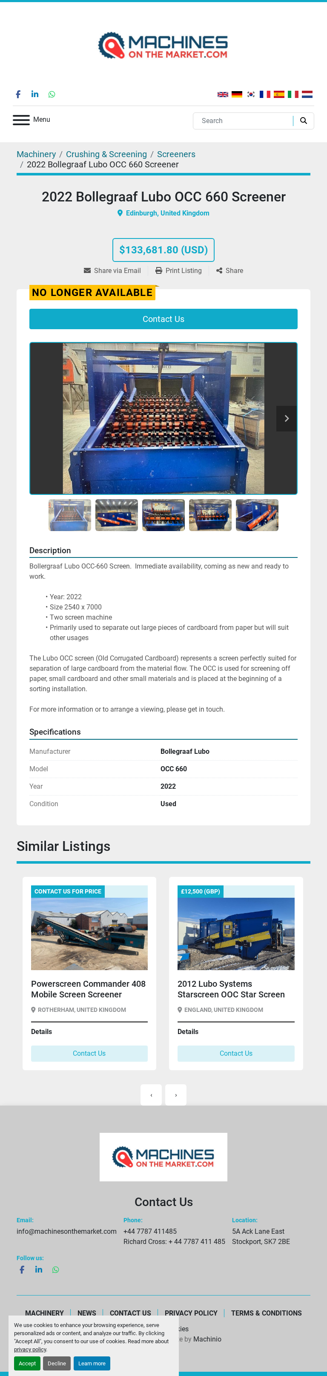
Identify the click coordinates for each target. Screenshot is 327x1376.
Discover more (62, 957)
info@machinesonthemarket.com (67, 1231)
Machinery (44, 1313)
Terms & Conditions (266, 1313)
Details (41, 1032)
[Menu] (21, 121)
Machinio (207, 1339)
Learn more (92, 1363)
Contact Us (163, 319)
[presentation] (151, 1095)
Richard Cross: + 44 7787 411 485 (174, 1242)
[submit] (301, 121)
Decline (57, 1363)
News (86, 1313)
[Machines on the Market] (163, 1156)
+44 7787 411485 (150, 1231)
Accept (27, 1363)
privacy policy (30, 1349)
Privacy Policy (191, 1313)
